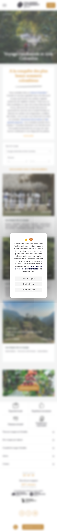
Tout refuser (28, 284)
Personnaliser (28, 290)
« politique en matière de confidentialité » (28, 267)
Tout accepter (28, 278)
